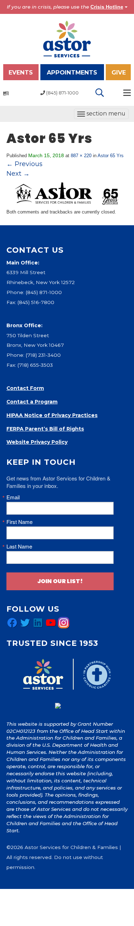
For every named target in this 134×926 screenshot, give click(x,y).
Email (13, 497)
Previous (24, 164)
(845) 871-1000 (44, 292)
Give (118, 72)
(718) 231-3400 (43, 355)
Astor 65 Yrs (111, 155)
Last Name (19, 546)
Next (18, 174)
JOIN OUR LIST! (60, 581)
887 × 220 (81, 155)
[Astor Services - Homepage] (67, 38)
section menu (101, 114)
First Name (19, 521)
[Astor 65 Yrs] (67, 193)
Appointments (72, 72)
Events (21, 72)
